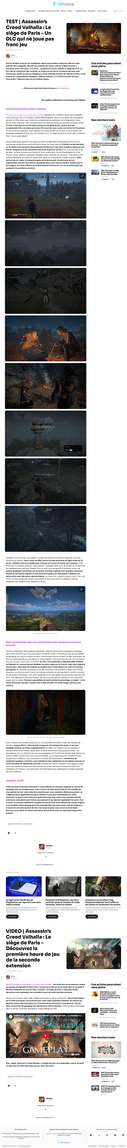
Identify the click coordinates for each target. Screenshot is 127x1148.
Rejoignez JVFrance (52, 1133)
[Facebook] (91, 1135)
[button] (116, 10)
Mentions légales (104, 1146)
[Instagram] (107, 1135)
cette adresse (63, 88)
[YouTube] (115, 1135)
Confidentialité (92, 1146)
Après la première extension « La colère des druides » (29, 984)
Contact (113, 1146)
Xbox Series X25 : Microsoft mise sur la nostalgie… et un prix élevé (108, 1011)
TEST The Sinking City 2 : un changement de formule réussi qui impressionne (111, 1089)
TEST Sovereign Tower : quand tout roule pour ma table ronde (110, 1074)
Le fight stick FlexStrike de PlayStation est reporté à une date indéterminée (109, 92)
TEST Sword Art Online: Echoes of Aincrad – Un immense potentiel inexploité (104, 145)
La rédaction (121, 1146)
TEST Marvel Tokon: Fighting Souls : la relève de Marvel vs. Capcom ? (110, 1025)
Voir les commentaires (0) (44, 864)
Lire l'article (12, 916)
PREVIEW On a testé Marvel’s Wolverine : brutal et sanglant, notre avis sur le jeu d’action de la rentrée (110, 995)
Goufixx (13, 55)
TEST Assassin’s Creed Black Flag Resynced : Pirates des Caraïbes (110, 172)
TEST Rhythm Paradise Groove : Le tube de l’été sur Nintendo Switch (110, 159)
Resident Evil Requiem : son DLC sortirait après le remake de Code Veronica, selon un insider (63, 902)
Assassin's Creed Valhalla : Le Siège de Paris (20, 824)
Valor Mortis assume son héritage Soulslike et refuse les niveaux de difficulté (110, 107)
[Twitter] (99, 1135)
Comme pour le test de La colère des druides (24, 115)
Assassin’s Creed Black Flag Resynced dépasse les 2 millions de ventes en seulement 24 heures (102, 902)
